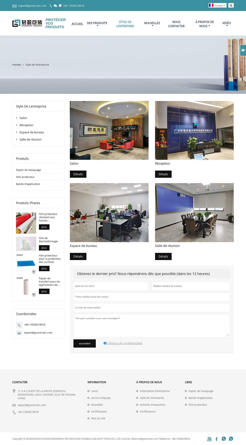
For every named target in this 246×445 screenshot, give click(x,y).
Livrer (94, 391)
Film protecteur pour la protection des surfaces (50, 258)
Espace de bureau (32, 132)
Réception (26, 125)
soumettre (84, 343)
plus (44, 227)
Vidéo (226, 23)
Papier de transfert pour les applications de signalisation (49, 281)
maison (16, 64)
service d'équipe (101, 398)
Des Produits (97, 23)
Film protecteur (25, 177)
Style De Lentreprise (125, 24)
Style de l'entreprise (152, 398)
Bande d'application (28, 184)
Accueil (77, 24)
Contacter (19, 382)
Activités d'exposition (152, 404)
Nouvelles (152, 23)
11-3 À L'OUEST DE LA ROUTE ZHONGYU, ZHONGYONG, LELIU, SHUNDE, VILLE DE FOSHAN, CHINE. (47, 394)
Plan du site (98, 418)
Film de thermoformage (48, 240)
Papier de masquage (28, 170)
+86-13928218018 (73, 5)
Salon (23, 118)
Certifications (99, 411)
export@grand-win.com (32, 5)
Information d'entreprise (155, 391)
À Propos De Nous (205, 24)
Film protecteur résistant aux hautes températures (48, 217)
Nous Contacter (176, 24)
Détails (78, 174)
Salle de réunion (31, 139)
